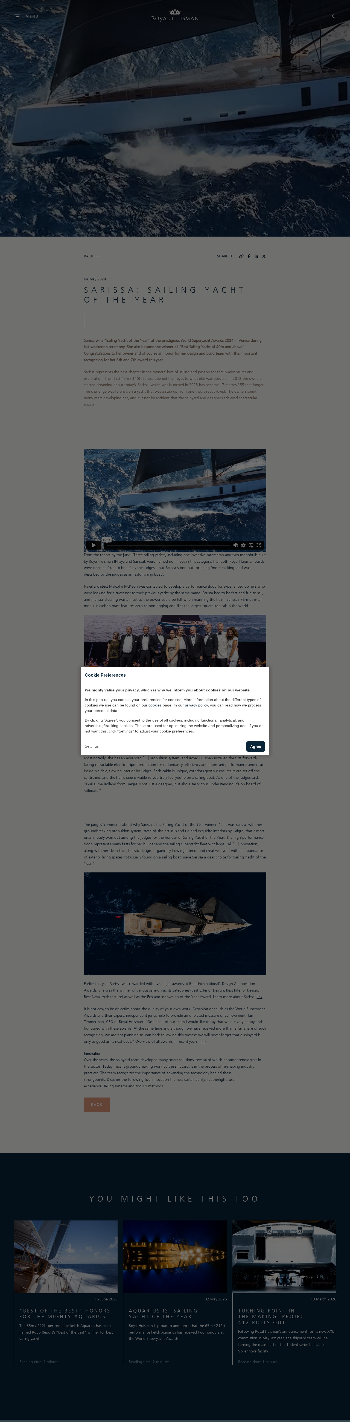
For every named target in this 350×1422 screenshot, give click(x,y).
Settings (92, 746)
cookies (155, 705)
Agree (255, 746)
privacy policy (196, 705)
